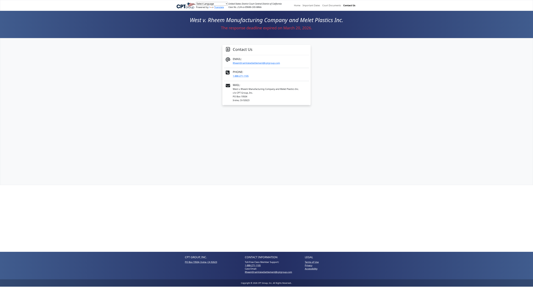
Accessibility (311, 268)
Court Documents (331, 5)
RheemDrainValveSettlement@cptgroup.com (256, 63)
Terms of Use (312, 262)
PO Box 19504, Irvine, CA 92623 (201, 262)
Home (297, 5)
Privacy (308, 265)
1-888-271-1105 (241, 76)
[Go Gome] (186, 5)
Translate (219, 7)
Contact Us (349, 5)
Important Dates (311, 5)
